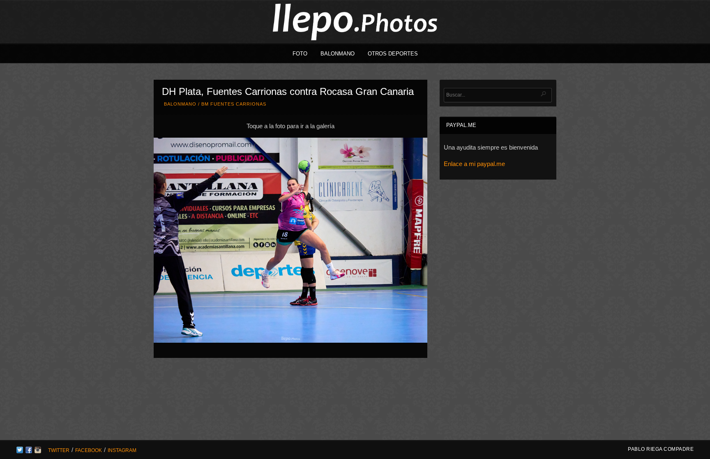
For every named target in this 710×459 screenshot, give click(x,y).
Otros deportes (393, 54)
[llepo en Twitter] (19, 451)
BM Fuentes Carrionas (233, 103)
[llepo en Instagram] (38, 451)
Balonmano (337, 54)
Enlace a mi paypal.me (474, 163)
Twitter (58, 450)
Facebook (88, 450)
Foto (300, 54)
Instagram (122, 450)
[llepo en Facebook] (28, 451)
